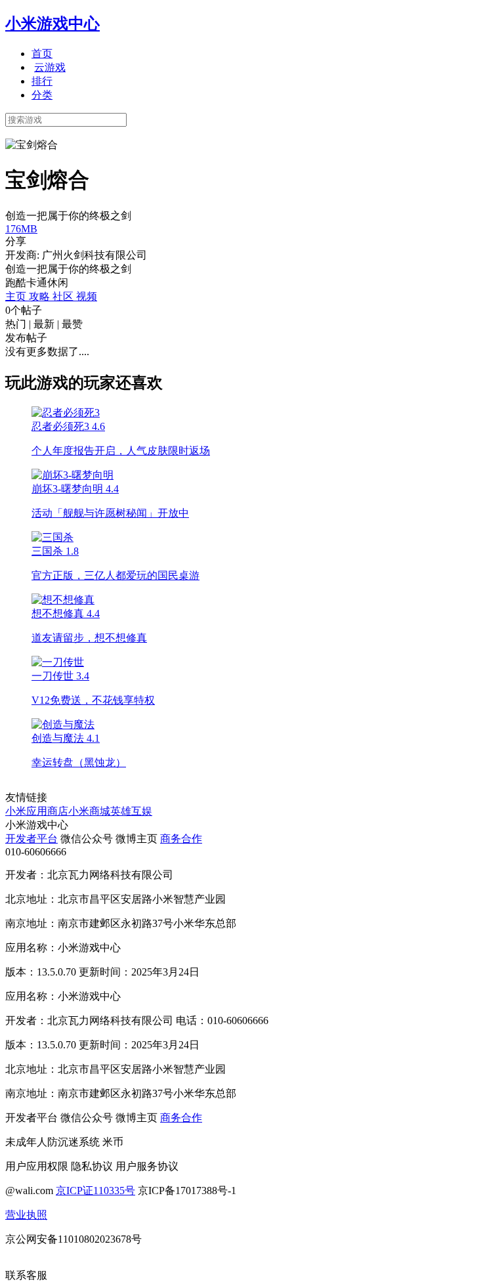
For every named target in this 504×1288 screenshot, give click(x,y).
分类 (42, 94)
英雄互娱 (131, 811)
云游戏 (50, 67)
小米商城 (89, 811)
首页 (42, 53)
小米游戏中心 (52, 23)
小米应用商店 (36, 811)
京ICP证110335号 (95, 1190)
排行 (42, 81)
